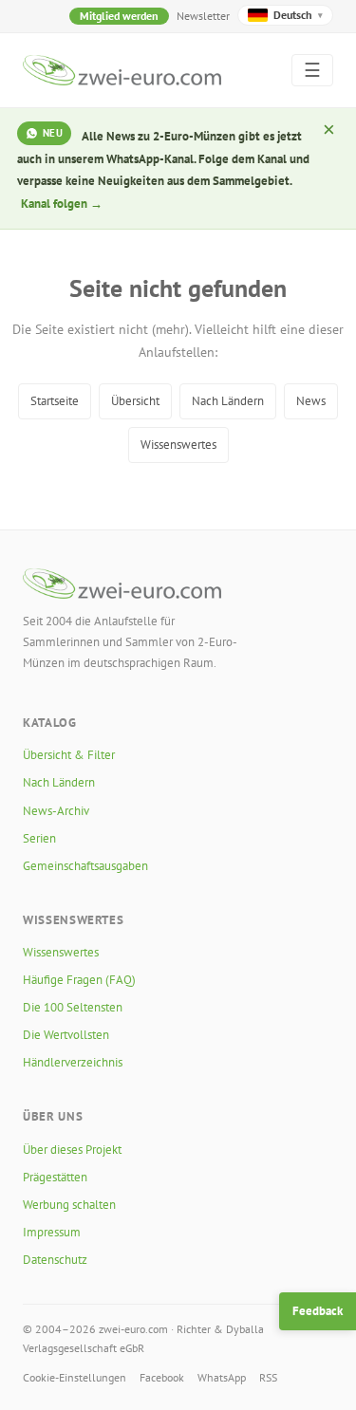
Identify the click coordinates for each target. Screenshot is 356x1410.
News (311, 401)
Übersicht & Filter (69, 755)
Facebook (162, 1377)
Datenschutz (55, 1260)
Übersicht (135, 401)
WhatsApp (221, 1377)
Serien (39, 838)
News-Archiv (56, 811)
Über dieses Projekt (72, 1149)
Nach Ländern (228, 401)
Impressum (52, 1232)
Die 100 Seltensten (72, 1007)
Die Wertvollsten (66, 1035)
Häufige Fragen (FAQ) (79, 980)
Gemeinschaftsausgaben (85, 866)
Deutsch (298, 15)
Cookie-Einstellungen (74, 1377)
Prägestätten (55, 1177)
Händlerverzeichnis (72, 1062)
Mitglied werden (119, 16)
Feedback (317, 1311)
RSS (268, 1377)
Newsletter (203, 16)
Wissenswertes (178, 444)
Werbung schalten (69, 1205)
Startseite (54, 401)
